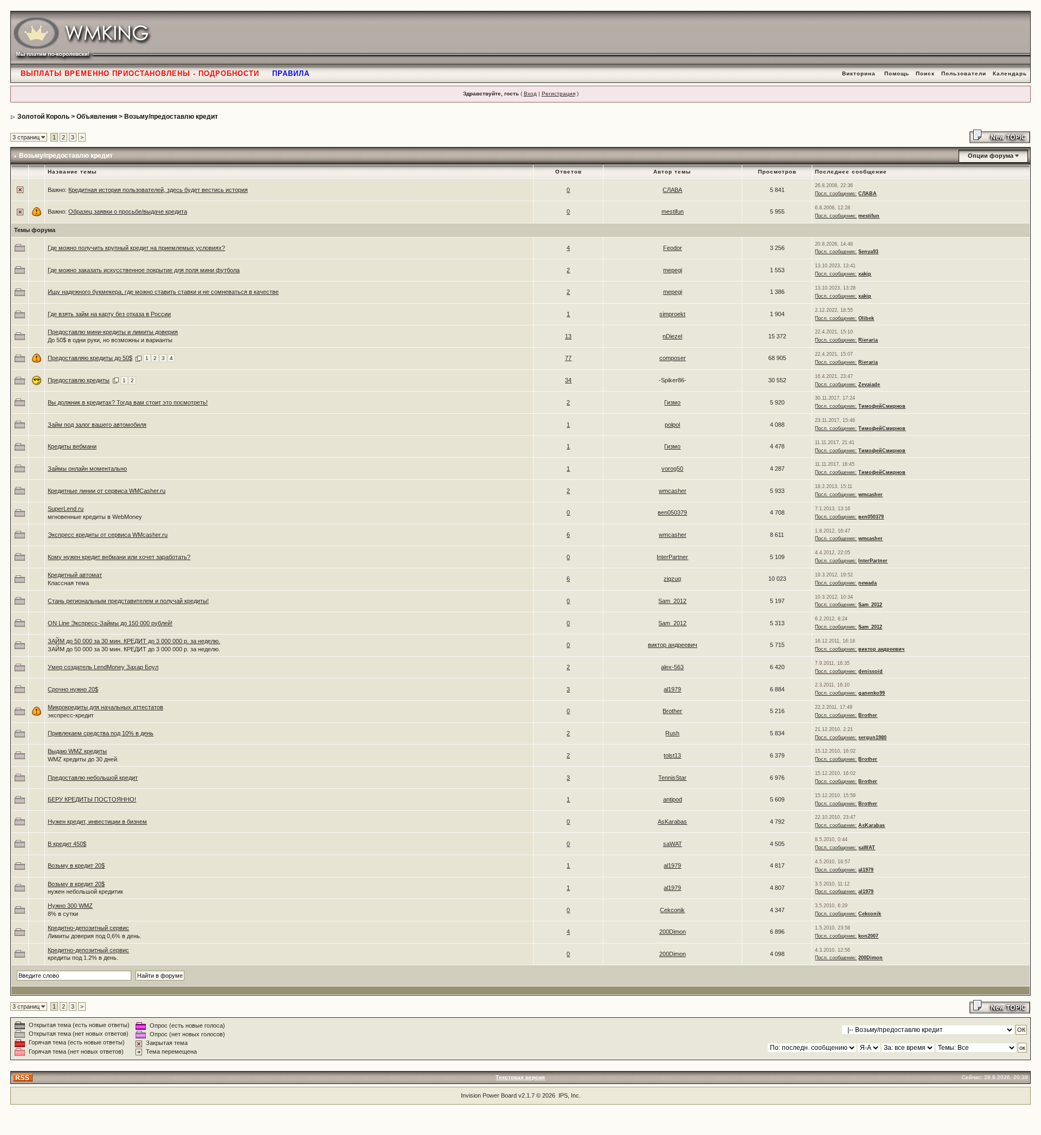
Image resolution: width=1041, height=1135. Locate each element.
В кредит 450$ (67, 844)
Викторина (859, 73)
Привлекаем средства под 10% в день (100, 733)
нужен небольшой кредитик (85, 891)
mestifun (672, 211)
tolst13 (672, 755)
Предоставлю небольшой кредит (93, 777)
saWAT (672, 844)
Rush (672, 733)
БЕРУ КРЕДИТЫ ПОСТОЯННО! (92, 799)
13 (568, 336)
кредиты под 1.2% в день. (83, 957)
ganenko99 (871, 693)
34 (568, 380)
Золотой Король (43, 116)
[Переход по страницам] (139, 358)
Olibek (866, 318)
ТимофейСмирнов (881, 406)
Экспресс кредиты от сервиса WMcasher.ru (108, 534)
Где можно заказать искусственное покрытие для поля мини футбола (144, 270)
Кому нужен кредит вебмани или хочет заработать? (119, 557)
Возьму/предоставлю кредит (171, 116)
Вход (530, 94)
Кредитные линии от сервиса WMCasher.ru (106, 491)
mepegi (672, 270)
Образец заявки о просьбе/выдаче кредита (127, 211)
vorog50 (672, 468)
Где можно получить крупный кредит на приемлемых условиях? (136, 248)
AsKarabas (672, 821)
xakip (864, 274)
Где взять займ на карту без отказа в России (109, 314)
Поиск (925, 73)
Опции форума (990, 155)
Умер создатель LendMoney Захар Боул (103, 667)
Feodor (672, 248)
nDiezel (672, 336)
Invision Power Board (489, 1095)
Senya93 (868, 251)
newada (867, 583)
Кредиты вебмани (72, 446)
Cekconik (672, 910)
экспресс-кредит (71, 715)
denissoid (870, 671)
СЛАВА (672, 190)
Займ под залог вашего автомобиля (97, 424)
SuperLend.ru (65, 508)
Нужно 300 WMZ (70, 905)
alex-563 (672, 667)
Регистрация (558, 94)
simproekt (672, 314)
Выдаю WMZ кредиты (77, 751)
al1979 (672, 689)
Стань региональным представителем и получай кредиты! (128, 601)
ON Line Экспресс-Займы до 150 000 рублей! (110, 623)
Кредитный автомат (75, 575)
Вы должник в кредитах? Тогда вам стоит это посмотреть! (128, 402)
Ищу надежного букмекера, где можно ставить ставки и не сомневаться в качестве (163, 291)
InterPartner (672, 557)
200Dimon (672, 931)
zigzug (672, 578)
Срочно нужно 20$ (73, 689)
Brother (672, 711)
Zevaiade (869, 384)
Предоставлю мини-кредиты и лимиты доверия (113, 332)
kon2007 (868, 936)
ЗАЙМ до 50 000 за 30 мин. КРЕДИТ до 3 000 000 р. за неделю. (134, 641)
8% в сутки (63, 913)
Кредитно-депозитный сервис (88, 928)
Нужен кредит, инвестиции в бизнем (97, 821)
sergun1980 (872, 737)
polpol (672, 424)
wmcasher (672, 491)
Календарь (1010, 73)
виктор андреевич (672, 645)
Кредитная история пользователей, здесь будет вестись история (158, 190)
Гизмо (672, 402)
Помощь (896, 73)
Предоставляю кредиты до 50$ (90, 358)
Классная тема (68, 583)
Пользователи (963, 73)
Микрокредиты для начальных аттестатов (105, 707)
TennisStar (672, 777)
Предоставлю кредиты (79, 380)
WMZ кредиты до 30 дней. (83, 759)
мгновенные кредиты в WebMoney (95, 517)
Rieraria (868, 340)
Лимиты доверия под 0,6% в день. (95, 936)
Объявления (96, 116)
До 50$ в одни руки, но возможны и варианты (110, 340)
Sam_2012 (672, 601)
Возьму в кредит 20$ (76, 865)
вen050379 (672, 512)
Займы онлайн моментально (87, 468)
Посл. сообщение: (836, 193)
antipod (672, 799)
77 (568, 358)
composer (672, 358)
